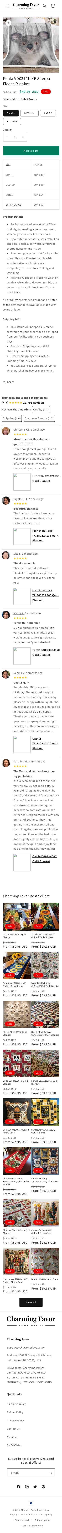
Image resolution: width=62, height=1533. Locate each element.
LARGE (48, 113)
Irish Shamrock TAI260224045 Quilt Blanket (45, 595)
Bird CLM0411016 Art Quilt (44, 1279)
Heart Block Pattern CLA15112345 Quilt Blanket (45, 1033)
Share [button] (10, 381)
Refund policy (28, 1514)
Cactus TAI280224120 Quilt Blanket (45, 743)
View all (31, 1302)
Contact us (13, 1428)
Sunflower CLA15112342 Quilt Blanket (43, 1131)
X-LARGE (12, 121)
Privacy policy (45, 1514)
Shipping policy (16, 1403)
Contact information (33, 1525)
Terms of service (23, 1520)
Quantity (8, 129)
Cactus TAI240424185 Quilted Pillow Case (42, 1232)
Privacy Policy (15, 1420)
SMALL (11, 113)
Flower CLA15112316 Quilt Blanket (44, 1082)
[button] (7, 6)
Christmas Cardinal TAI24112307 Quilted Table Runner (16, 1181)
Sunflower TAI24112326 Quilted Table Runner (14, 985)
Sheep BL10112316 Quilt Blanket (15, 1033)
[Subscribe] (51, 1472)
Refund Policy (15, 1412)
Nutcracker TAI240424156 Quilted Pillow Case (15, 1281)
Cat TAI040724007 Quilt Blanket (14, 936)
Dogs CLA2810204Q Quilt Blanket (15, 1082)
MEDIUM (29, 113)
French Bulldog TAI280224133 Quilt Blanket (45, 535)
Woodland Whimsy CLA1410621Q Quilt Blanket (45, 985)
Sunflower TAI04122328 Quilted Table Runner (43, 936)
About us (12, 1437)
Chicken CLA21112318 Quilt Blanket (17, 1232)
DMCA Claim (14, 1445)
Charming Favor (29, 1510)
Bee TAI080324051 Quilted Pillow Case (16, 1131)
